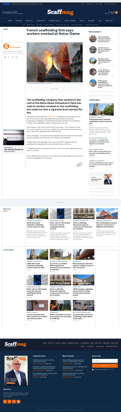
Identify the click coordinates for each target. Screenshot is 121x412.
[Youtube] (18, 401)
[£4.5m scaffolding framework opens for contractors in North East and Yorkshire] (93, 38)
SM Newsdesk (15, 47)
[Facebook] (8, 57)
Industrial (77, 286)
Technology (77, 261)
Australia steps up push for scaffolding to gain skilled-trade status (105, 50)
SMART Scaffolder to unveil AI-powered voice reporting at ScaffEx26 (60, 316)
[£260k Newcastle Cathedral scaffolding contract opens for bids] (93, 60)
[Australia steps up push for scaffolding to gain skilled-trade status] (93, 49)
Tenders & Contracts (96, 117)
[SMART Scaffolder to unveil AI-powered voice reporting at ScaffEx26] (60, 305)
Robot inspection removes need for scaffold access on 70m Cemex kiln (83, 266)
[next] (55, 4)
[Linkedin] (5, 57)
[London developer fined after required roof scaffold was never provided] (93, 71)
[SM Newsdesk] (6, 46)
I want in (104, 365)
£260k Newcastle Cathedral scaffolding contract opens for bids (104, 61)
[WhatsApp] (16, 57)
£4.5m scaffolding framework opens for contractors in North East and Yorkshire (104, 39)
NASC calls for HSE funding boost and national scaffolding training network (100, 153)
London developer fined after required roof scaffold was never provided (104, 72)
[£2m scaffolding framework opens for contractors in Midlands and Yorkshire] (107, 213)
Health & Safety (32, 312)
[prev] (52, 4)
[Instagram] (9, 401)
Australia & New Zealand (98, 138)
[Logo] (60, 12)
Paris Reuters (51, 116)
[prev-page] (28, 243)
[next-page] (30, 243)
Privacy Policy (110, 369)
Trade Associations (96, 149)
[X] (12, 57)
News (5, 29)
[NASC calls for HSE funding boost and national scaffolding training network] (60, 213)
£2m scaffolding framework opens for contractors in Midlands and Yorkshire (106, 225)
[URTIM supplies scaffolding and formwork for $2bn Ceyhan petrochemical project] (93, 82)
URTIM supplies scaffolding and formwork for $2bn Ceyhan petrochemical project (105, 84)
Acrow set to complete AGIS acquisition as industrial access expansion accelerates (99, 142)
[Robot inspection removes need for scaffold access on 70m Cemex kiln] (83, 254)
